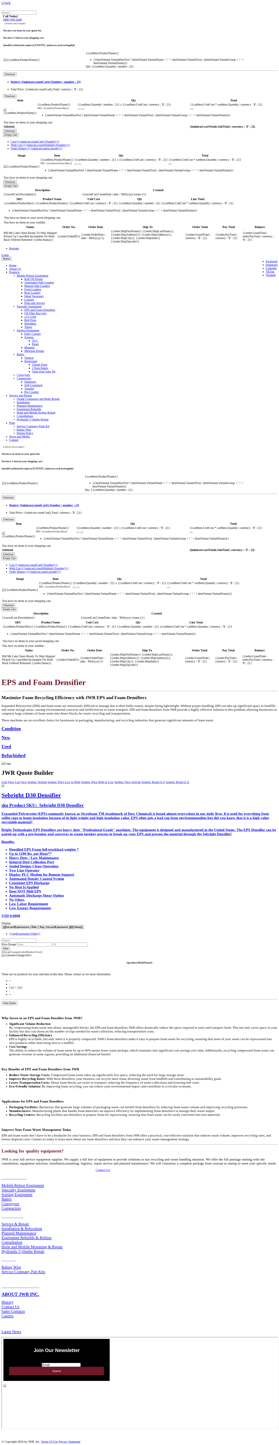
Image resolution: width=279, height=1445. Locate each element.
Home (13, 265)
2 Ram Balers (40, 368)
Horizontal (30, 361)
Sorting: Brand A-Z (153, 782)
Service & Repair (15, 1224)
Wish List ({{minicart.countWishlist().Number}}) (40, 145)
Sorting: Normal (37, 782)
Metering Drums (34, 351)
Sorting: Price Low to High (64, 782)
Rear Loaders (32, 292)
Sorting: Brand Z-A (177, 782)
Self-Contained (33, 385)
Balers (20, 354)
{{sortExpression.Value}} (24, 933)
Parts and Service (34, 303)
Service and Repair (20, 395)
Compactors (24, 378)
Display (6, 923)
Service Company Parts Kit (33, 426)
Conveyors (23, 375)
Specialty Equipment (29, 306)
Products (14, 272)
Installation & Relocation (22, 1228)
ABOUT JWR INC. (20, 1294)
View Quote (9, 1003)
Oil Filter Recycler (35, 313)
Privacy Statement (69, 1441)
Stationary (30, 381)
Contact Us (10, 1306)
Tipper (28, 327)
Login (5, 255)
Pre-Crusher (31, 392)
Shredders (30, 323)
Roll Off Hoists (33, 279)
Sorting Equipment (28, 330)
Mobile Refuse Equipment (32, 275)
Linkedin (271, 268)
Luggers (29, 299)
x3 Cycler (30, 316)
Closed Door (39, 364)
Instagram (271, 264)
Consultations (25, 416)
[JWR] (6, 3)
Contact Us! (103, 1170)
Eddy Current (32, 333)
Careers (7, 1316)
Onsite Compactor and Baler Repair (38, 399)
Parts (12, 422)
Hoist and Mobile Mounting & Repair (32, 1247)
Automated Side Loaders (39, 282)
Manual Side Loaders (37, 286)
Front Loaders (32, 289)
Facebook (271, 261)
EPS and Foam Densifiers (39, 310)
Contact (13, 440)
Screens (29, 337)
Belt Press (30, 320)
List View (21, 782)
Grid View (8, 782)
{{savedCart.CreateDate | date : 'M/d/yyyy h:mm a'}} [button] (114, 194)
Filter (6, 948)
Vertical (28, 357)
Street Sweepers (33, 296)
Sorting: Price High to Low (97, 782)
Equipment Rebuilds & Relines (27, 1237)
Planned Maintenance (30, 405)
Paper (35, 344)
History (8, 1302)
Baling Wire (24, 429)
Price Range (9, 944)
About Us (15, 268)
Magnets (29, 347)
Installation (23, 402)
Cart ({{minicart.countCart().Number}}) (35, 141)
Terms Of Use (49, 1441)
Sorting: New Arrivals (127, 782)
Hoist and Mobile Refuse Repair (36, 412)
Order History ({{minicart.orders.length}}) (36, 148)
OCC (35, 340)
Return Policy (25, 433)
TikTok (270, 271)
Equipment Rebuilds (29, 409)
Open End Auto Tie (43, 371)
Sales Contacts (13, 1311)
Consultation (12, 1242)
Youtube (271, 275)
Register (14, 248)
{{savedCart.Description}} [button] (20, 194)
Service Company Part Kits (23, 1271)
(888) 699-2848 (12, 19)
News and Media (19, 436)
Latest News (11, 1331)
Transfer (29, 388)
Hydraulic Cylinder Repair (33, 419)
